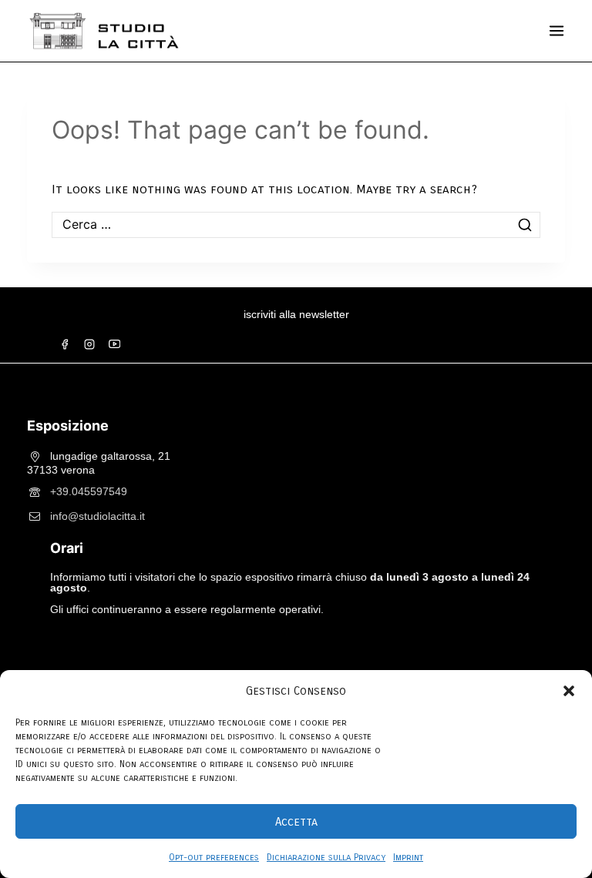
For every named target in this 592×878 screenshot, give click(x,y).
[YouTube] (114, 344)
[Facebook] (65, 344)
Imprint (408, 857)
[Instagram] (89, 344)
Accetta (296, 822)
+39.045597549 (88, 491)
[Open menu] (556, 30)
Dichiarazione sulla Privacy (326, 857)
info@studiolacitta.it (97, 516)
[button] (569, 691)
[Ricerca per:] (296, 224)
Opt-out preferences (214, 857)
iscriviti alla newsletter (296, 314)
